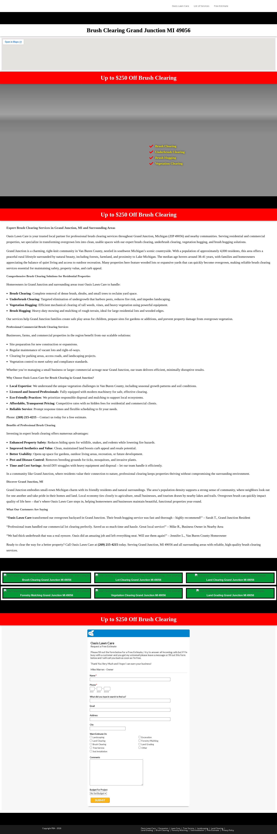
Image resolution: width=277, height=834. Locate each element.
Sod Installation (197, 830)
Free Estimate (213, 830)
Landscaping (202, 828)
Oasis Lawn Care (148, 828)
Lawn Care (175, 828)
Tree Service (188, 828)
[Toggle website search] (234, 6)
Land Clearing (217, 828)
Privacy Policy (228, 830)
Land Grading (147, 830)
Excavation (163, 828)
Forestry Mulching (180, 830)
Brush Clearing (162, 830)
